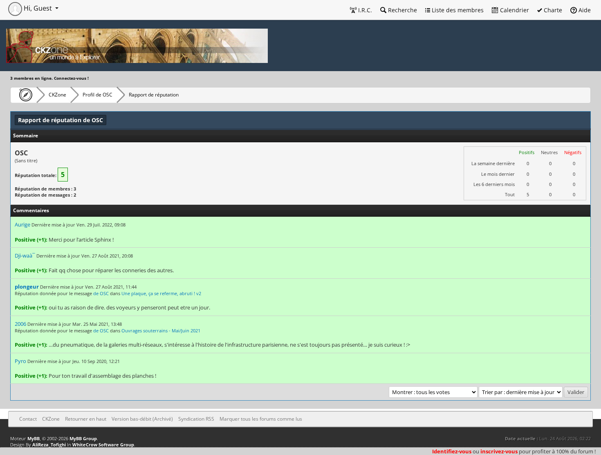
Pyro (20, 361)
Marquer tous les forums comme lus (261, 418)
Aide (584, 10)
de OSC (101, 293)
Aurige (22, 224)
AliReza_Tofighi (49, 445)
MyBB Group (83, 438)
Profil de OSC (97, 94)
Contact (28, 418)
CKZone (57, 94)
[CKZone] (23, 94)
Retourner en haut (85, 418)
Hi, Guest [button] (38, 8)
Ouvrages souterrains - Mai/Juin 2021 (160, 330)
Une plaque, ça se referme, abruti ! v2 (161, 293)
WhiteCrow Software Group (103, 445)
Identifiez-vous (451, 451)
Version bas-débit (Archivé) (142, 418)
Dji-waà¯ (25, 255)
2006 (20, 323)
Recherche (401, 10)
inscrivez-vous (499, 451)
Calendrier (513, 10)
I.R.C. (364, 10)
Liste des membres (457, 10)
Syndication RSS (196, 418)
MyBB (33, 438)
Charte (552, 10)
